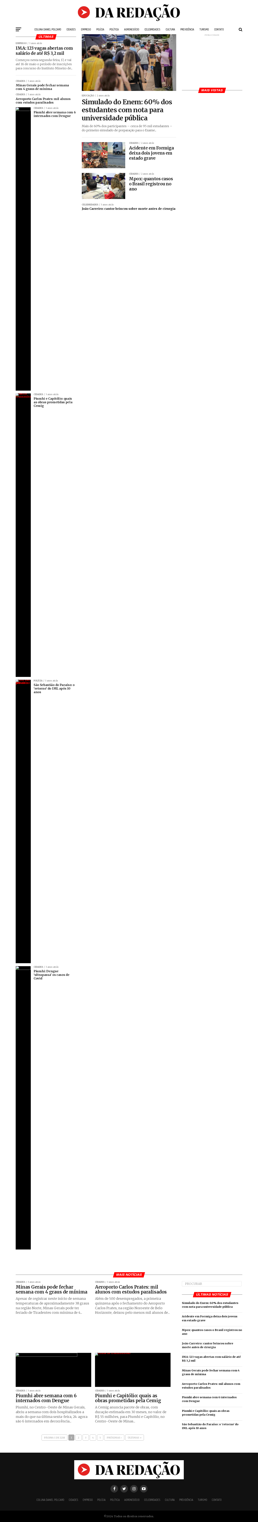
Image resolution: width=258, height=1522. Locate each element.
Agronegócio (131, 29)
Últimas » (134, 1437)
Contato (219, 29)
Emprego (86, 29)
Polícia (100, 29)
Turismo (204, 29)
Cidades (71, 29)
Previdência (187, 29)
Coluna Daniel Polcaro (47, 29)
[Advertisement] (212, 60)
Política (114, 29)
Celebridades (152, 29)
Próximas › (114, 1437)
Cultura (170, 29)
